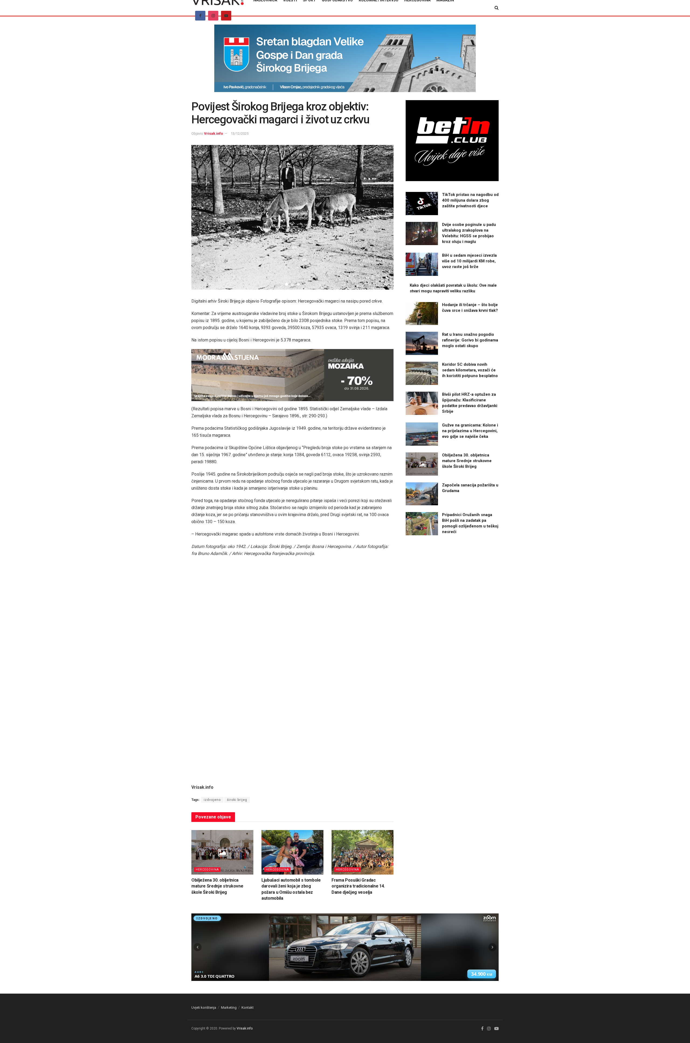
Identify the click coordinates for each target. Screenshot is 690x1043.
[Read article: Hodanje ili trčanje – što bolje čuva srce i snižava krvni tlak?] (422, 313)
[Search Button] (497, 8)
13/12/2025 (240, 133)
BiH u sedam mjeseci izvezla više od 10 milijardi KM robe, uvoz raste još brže (469, 261)
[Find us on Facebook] (200, 15)
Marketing (229, 1007)
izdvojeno (212, 800)
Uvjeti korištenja (203, 1007)
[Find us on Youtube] (226, 15)
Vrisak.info (213, 133)
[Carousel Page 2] (292, 284)
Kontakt (248, 1007)
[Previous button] (202, 217)
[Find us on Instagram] (213, 15)
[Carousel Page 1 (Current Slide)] (286, 284)
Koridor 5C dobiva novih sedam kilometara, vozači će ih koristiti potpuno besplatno (470, 370)
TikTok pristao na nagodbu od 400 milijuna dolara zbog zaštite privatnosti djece (470, 200)
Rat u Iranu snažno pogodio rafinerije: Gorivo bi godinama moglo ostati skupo (470, 340)
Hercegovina (207, 869)
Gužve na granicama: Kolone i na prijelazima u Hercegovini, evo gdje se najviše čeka (470, 431)
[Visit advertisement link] (345, 62)
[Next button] (382, 217)
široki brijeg (237, 800)
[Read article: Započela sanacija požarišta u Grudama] (422, 494)
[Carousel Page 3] (298, 284)
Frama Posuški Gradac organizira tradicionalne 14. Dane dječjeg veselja (358, 886)
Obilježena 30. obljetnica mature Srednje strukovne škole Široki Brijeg (217, 886)
